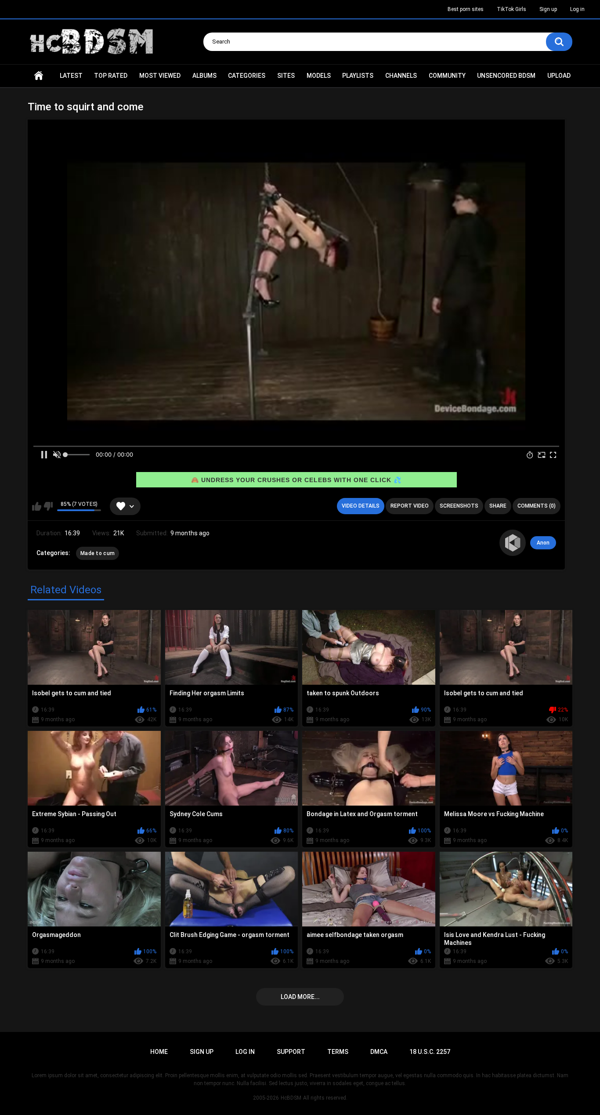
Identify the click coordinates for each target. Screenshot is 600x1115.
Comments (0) (536, 506)
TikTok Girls (511, 9)
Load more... (300, 996)
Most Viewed (160, 75)
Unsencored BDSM (506, 75)
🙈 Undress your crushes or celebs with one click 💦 (296, 479)
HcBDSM (291, 1098)
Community (447, 75)
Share (497, 506)
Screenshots (459, 506)
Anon (543, 543)
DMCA (378, 1051)
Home (39, 76)
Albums (204, 75)
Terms (337, 1051)
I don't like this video (48, 506)
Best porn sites (466, 9)
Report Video (409, 506)
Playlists (357, 75)
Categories (246, 75)
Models (319, 75)
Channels (401, 75)
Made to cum (97, 553)
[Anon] (512, 543)
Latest (71, 75)
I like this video (36, 506)
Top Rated (110, 75)
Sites (286, 75)
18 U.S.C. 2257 (429, 1051)
